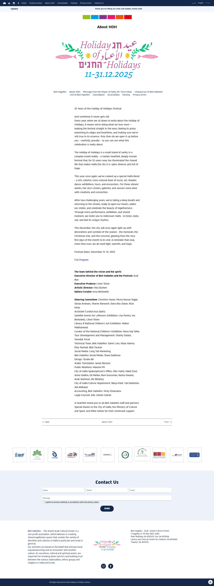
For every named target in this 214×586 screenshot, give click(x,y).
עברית (208, 3)
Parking (74, 3)
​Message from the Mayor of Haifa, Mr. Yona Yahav (107, 92)
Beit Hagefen (60, 92)
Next (47, 422)
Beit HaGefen (34, 531)
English (200, 3)
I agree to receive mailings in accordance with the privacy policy (72, 502)
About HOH (50, 3)
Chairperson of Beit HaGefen (149, 92)
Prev (167, 422)
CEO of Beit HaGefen (80, 94)
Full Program (81, 259)
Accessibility (114, 94)
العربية (194, 3)
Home (24, 3)
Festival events (35, 3)
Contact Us (99, 3)
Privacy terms (86, 3)
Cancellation (62, 3)
